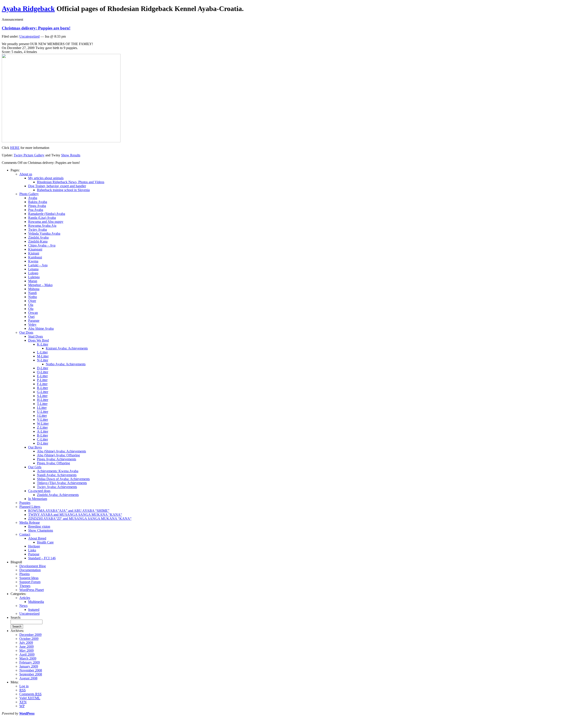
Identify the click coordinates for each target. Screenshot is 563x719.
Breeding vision (39, 526)
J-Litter (42, 415)
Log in (24, 686)
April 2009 (27, 654)
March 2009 (27, 658)
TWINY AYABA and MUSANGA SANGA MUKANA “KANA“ (75, 514)
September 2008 (30, 674)
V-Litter (42, 419)
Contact (24, 534)
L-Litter (42, 352)
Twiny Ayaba (37, 229)
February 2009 (29, 662)
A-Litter (42, 431)
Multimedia (36, 602)
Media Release (29, 522)
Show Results (70, 155)
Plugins (24, 574)
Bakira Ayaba (37, 202)
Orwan (33, 313)
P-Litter (42, 380)
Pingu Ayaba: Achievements (56, 459)
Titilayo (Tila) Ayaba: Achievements (62, 483)
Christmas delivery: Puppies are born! (36, 28)
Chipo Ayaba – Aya (41, 245)
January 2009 (28, 666)
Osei (31, 316)
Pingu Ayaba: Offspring (53, 463)
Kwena (33, 261)
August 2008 (28, 678)
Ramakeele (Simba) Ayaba (46, 214)
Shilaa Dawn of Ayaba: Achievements (63, 479)
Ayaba (32, 198)
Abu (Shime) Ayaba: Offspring (58, 455)
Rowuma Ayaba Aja (42, 225)
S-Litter (42, 396)
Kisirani (33, 253)
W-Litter (43, 423)
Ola (30, 305)
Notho (32, 297)
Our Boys (35, 447)
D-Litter (42, 368)
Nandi (32, 293)
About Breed (37, 538)
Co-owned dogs (39, 491)
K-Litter (42, 344)
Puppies (24, 503)
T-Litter (42, 404)
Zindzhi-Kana (38, 241)
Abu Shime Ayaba (41, 328)
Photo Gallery (29, 194)
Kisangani (35, 249)
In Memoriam (37, 499)
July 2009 (26, 642)
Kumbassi (35, 257)
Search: (16, 617)
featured (33, 609)
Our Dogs (26, 332)
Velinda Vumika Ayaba (44, 233)
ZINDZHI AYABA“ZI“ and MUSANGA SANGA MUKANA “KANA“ (80, 518)
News (23, 605)
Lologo (33, 273)
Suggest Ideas (28, 578)
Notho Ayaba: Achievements (66, 364)
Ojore (32, 301)
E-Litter (42, 376)
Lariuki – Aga (38, 265)
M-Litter (43, 356)
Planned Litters (29, 507)
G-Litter (42, 392)
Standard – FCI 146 (42, 558)
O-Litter (42, 372)
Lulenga (34, 277)
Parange (33, 320)
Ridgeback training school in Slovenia (63, 190)
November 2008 (30, 670)
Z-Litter (42, 427)
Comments (30, 694)
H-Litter (42, 400)
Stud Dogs (35, 336)
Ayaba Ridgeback (28, 9)
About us (25, 174)
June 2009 (26, 646)
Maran (32, 281)
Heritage (34, 546)
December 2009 (30, 635)
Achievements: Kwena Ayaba (57, 471)
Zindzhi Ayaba (38, 237)
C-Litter (42, 439)
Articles (24, 598)
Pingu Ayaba (37, 206)
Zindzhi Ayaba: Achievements (58, 495)
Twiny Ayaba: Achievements (57, 487)
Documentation (30, 570)
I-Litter (42, 408)
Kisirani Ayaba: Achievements (67, 348)
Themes (24, 586)
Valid (29, 698)
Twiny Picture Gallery (29, 155)
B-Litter (42, 435)
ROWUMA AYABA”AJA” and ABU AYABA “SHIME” (68, 510)
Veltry (32, 324)
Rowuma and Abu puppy (45, 221)
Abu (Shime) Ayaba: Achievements (61, 451)
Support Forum (29, 582)
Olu (30, 309)
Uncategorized (29, 36)
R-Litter (42, 388)
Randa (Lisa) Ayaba (42, 218)
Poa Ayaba (35, 210)
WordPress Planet (31, 590)
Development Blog (32, 566)
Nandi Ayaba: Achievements (57, 475)
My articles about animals (46, 178)
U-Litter (42, 411)
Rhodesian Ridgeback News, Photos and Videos (70, 182)
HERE (15, 148)
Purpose (33, 554)
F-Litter (42, 384)
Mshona (33, 289)
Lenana (33, 269)
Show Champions (40, 530)
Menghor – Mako (40, 285)
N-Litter (42, 360)
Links (32, 550)
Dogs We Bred (38, 340)
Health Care (45, 542)
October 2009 (28, 638)
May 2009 (26, 650)
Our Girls (34, 467)
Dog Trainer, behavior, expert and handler (57, 186)
